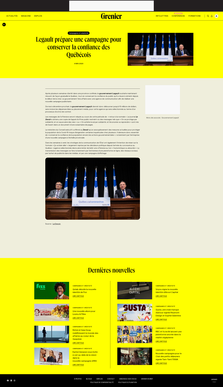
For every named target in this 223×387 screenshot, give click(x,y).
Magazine (26, 16)
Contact (111, 379)
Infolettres (162, 16)
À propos (77, 379)
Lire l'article (78, 296)
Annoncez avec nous (127, 379)
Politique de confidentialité (102, 382)
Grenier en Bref (147, 379)
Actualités (12, 16)
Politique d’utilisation (127, 382)
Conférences (178, 16)
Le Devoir (57, 224)
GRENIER (214, 379)
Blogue (89, 379)
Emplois (38, 16)
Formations (194, 16)
